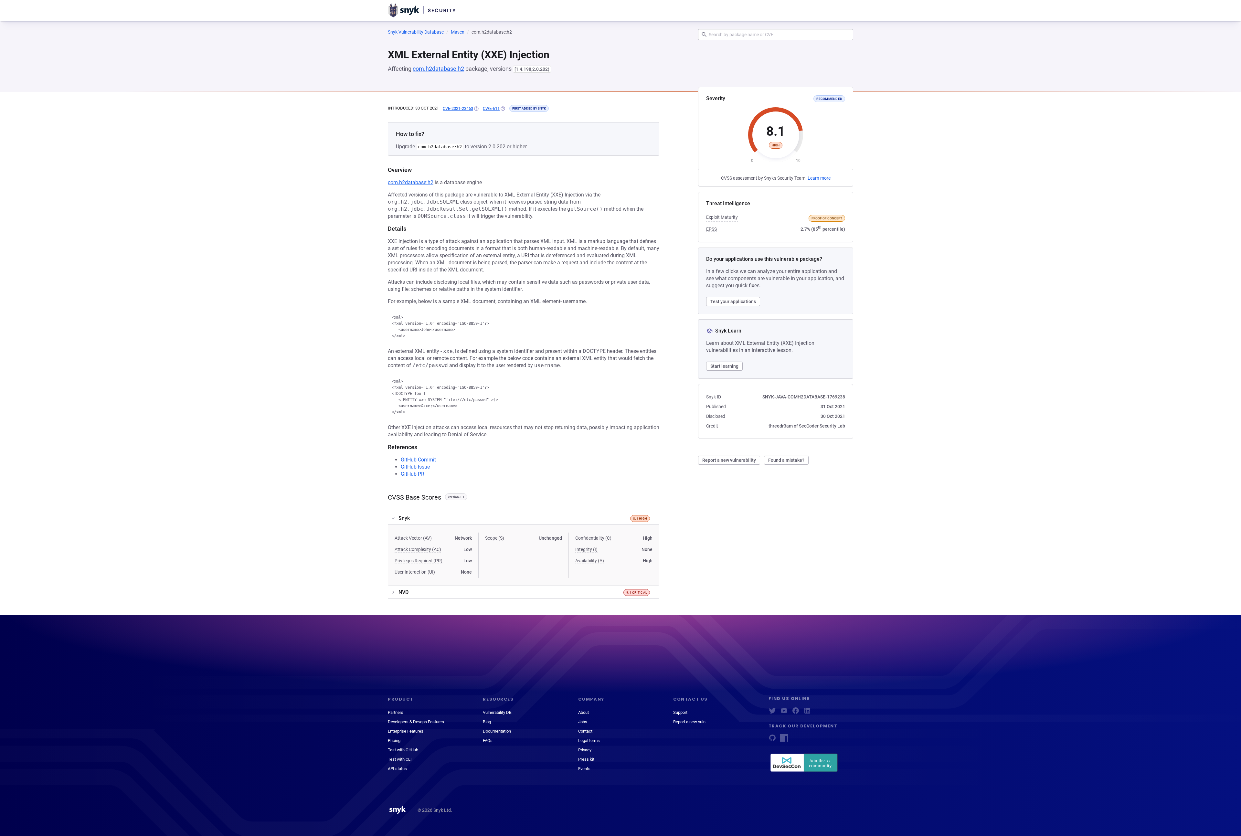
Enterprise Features (405, 731)
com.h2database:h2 (438, 68)
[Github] (772, 740)
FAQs (488, 740)
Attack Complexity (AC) (418, 549)
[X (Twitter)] (772, 713)
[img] (476, 108)
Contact (585, 731)
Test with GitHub (403, 749)
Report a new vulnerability (729, 460)
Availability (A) (589, 560)
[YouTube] (784, 713)
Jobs (582, 721)
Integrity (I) (586, 549)
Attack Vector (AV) (413, 538)
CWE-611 (491, 108)
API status (397, 768)
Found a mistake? (786, 460)
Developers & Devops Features (416, 721)
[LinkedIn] (807, 713)
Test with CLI (400, 759)
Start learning (724, 366)
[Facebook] (796, 713)
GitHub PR (412, 474)
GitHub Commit (418, 460)
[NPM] (784, 740)
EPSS (711, 229)
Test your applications (733, 301)
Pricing (394, 740)
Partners (395, 712)
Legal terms (589, 740)
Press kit (586, 759)
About (583, 712)
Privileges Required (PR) (418, 560)
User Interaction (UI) (415, 572)
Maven (457, 32)
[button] (523, 518)
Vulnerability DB (497, 712)
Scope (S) (494, 538)
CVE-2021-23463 (458, 108)
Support (680, 712)
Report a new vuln (689, 721)
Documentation (497, 731)
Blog (487, 721)
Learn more (819, 178)
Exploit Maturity (722, 217)
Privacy (584, 749)
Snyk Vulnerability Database (416, 32)
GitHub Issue (415, 467)
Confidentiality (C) (593, 538)
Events (584, 768)
